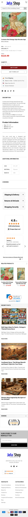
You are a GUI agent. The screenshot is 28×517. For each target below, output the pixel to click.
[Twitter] (11, 91)
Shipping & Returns (6, 487)
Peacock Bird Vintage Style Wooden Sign (21, 283)
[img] (14, 224)
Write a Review (4, 41)
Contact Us (4, 492)
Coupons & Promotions (7, 497)
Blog (2, 500)
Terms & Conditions (6, 485)
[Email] (5, 91)
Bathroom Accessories (20, 487)
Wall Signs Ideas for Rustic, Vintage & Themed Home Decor (13, 328)
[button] (14, 298)
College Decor (18, 492)
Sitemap (3, 502)
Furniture (17, 495)
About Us (3, 490)
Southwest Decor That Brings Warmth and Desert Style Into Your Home (13, 363)
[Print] (8, 91)
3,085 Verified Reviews (14, 226)
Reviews (3, 495)
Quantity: (4, 62)
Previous (23, 263)
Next (26, 263)
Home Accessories (19, 497)
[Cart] (26, 2)
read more (4, 338)
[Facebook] (2, 91)
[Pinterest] (13, 91)
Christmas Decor (19, 490)
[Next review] (25, 246)
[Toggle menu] (2, 2)
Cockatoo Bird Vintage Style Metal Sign (7, 283)
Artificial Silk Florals (20, 485)
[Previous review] (3, 246)
